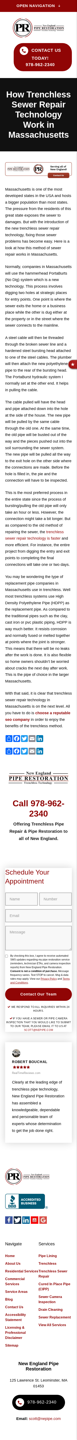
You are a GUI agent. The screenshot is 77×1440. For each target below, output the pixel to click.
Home (10, 1256)
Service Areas (16, 1292)
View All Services (52, 1325)
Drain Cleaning (50, 1309)
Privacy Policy (49, 978)
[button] (72, 364)
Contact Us (14, 1307)
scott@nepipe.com (38, 1030)
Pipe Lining (47, 1256)
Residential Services (21, 1271)
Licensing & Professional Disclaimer (15, 1333)
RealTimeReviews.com (26, 1073)
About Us (13, 1263)
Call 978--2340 (38, 808)
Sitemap (11, 1345)
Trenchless (47, 1263)
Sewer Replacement (54, 1317)
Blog (9, 1299)
